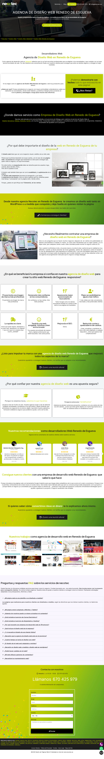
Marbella (23, 121)
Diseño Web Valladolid (25, 39)
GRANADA (35, 743)
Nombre (33, 692)
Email (32, 699)
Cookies (55, 748)
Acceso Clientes (35, 748)
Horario (33, 713)
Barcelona (11, 121)
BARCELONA (23, 740)
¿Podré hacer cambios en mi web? (15, 651)
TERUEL (59, 743)
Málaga (17, 121)
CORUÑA (12, 743)
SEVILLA (30, 740)
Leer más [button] (14, 461)
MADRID (17, 740)
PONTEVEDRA (53, 740)
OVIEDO (69, 742)
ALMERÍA (3, 743)
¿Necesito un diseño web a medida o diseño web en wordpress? (26, 647)
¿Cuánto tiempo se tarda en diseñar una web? (19, 640)
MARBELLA (82, 742)
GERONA (50, 742)
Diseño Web (13, 39)
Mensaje (33, 719)
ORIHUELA (17, 745)
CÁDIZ (100, 742)
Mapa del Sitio (69, 748)
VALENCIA (35, 740)
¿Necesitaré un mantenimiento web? (16, 658)
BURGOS (15, 742)
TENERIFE (22, 743)
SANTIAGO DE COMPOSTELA (76, 743)
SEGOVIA (74, 740)
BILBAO (48, 743)
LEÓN (82, 740)
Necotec (4, 39)
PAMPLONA (56, 742)
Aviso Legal (61, 748)
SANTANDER (21, 742)
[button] (102, 454)
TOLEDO (96, 742)
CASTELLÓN (4, 742)
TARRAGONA (88, 740)
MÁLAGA (41, 740)
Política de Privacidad (46, 748)
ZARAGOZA (53, 743)
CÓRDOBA (42, 743)
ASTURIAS (28, 742)
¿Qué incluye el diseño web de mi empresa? (19, 628)
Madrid (4, 121)
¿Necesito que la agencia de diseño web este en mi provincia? (25, 636)
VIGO (7, 743)
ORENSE (69, 740)
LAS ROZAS (93, 743)
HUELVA (10, 742)
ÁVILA (64, 740)
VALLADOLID (28, 743)
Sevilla (28, 121)
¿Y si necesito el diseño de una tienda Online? (20, 632)
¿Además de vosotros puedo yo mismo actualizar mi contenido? (26, 613)
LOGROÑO (63, 742)
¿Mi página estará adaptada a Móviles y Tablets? (21, 610)
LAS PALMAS (75, 742)
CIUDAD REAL (89, 742)
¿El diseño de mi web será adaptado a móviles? (20, 643)
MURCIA (46, 740)
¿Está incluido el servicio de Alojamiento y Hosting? (22, 621)
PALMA (17, 743)
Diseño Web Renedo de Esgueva (44, 39)
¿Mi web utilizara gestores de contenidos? (18, 655)
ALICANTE (64, 743)
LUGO (93, 740)
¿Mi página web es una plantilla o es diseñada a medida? (23, 598)
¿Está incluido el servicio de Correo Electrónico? (20, 617)
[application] (61, 4)
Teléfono (33, 706)
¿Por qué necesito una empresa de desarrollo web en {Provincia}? (26, 625)
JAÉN (78, 740)
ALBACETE (38, 742)
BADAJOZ (44, 742)
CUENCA (59, 740)
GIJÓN (33, 742)
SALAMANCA (99, 740)
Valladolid (28, 61)
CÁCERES (87, 743)
